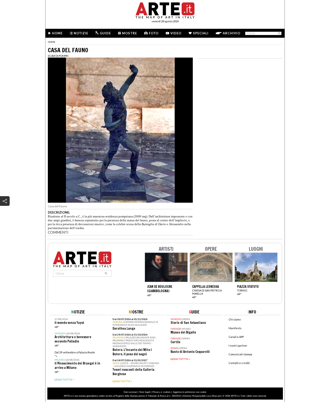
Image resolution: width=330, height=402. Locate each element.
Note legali (144, 392)
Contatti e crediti (239, 363)
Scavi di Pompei (58, 55)
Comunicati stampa (240, 354)
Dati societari (130, 392)
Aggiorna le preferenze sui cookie (189, 392)
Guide (105, 33)
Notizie (81, 33)
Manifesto (235, 328)
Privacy (156, 392)
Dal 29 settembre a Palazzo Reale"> (77, 360)
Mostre (129, 33)
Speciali (200, 33)
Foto (153, 33)
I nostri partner (238, 345)
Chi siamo (235, 319)
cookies (167, 392)
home (51, 41)
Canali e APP (236, 336)
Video (175, 33)
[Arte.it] (165, 9)
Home (57, 33)
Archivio (231, 33)
